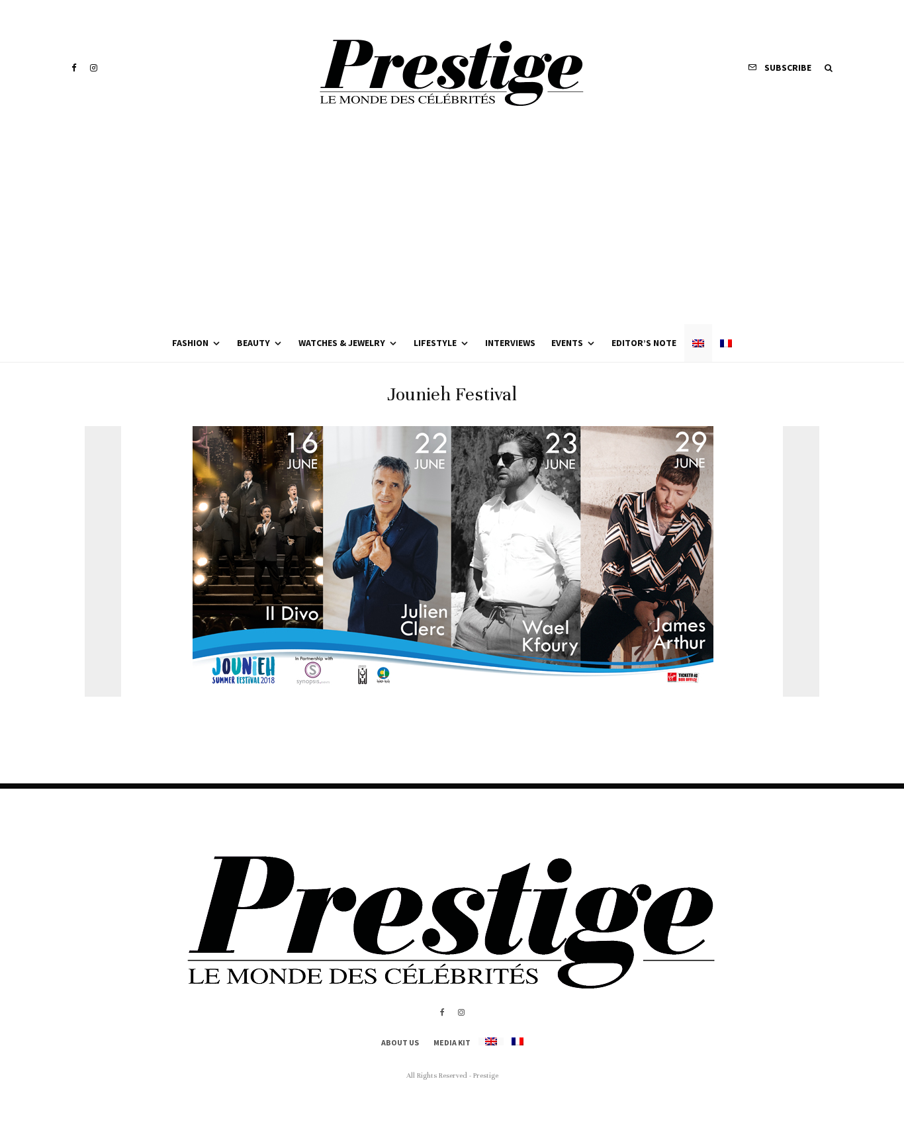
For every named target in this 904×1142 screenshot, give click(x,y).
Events (567, 343)
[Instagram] (93, 68)
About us (400, 1042)
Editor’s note (643, 343)
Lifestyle (435, 343)
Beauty (253, 343)
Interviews (510, 343)
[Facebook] (74, 68)
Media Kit (452, 1042)
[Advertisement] (452, 225)
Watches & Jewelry (341, 343)
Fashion (190, 343)
